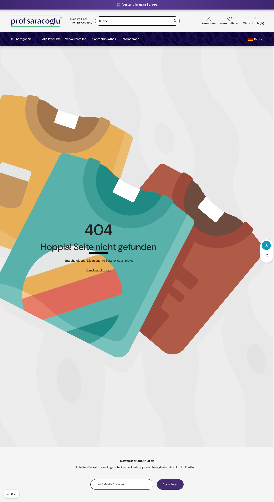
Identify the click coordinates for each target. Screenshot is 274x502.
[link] (98, 270)
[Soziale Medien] (266, 255)
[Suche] (175, 21)
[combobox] (137, 21)
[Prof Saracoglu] (36, 20)
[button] (255, 21)
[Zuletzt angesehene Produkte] (266, 245)
